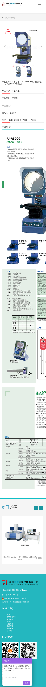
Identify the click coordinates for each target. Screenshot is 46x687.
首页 (6, 18)
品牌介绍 (10, 624)
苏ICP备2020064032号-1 (10, 595)
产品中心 (12, 18)
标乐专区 (10, 619)
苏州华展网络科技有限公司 (19, 602)
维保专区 (10, 628)
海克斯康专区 (11, 617)
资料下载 (10, 626)
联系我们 (10, 631)
